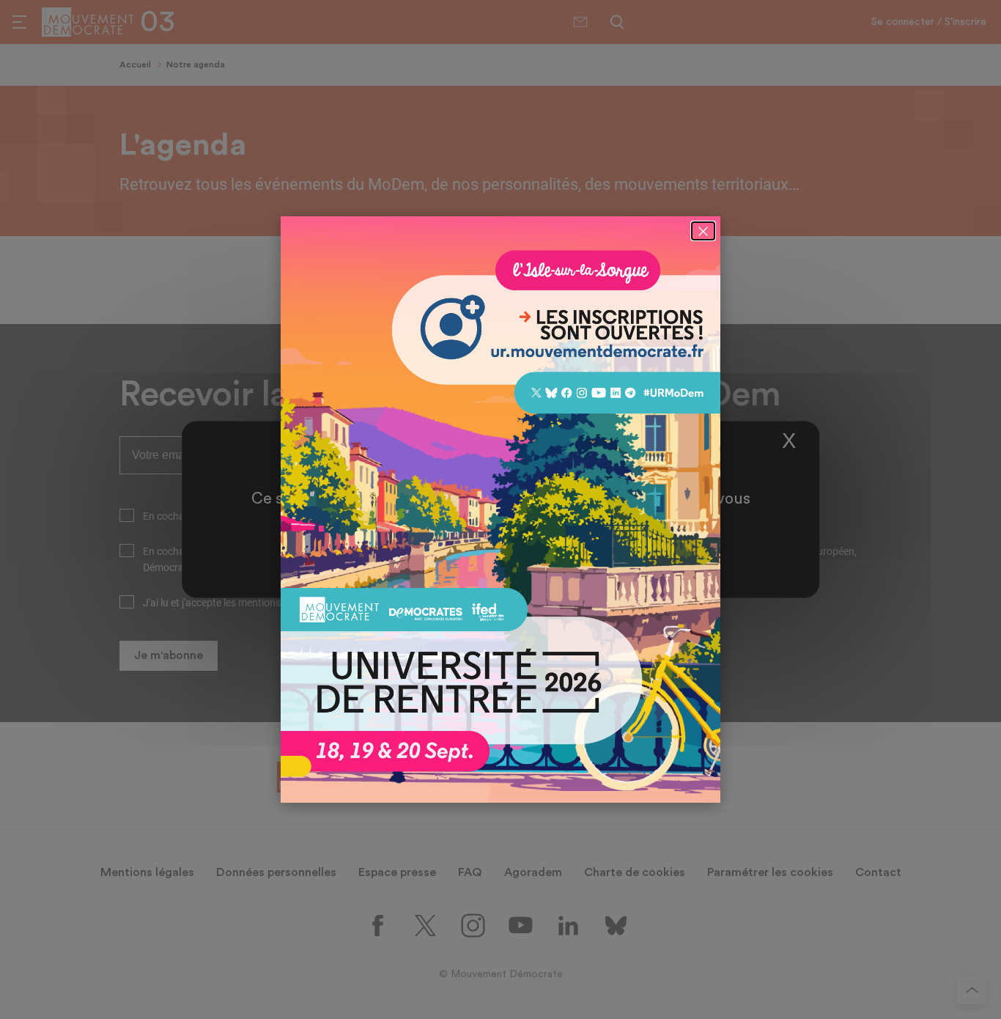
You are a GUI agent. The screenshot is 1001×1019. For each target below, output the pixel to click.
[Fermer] (703, 231)
